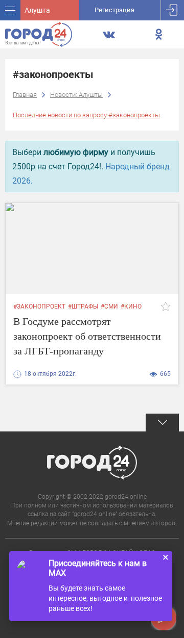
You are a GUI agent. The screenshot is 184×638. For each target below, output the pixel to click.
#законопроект (39, 306)
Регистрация (114, 10)
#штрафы (83, 306)
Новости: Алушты (76, 94)
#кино (131, 306)
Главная (25, 94)
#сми (109, 306)
